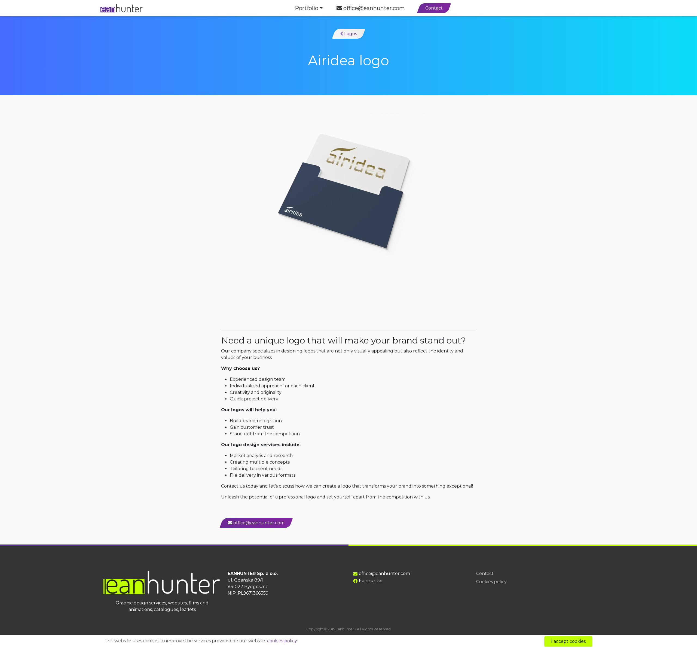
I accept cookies (568, 641)
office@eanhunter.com (373, 8)
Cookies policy (491, 581)
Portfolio (306, 8)
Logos (350, 33)
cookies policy (282, 640)
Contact (434, 8)
